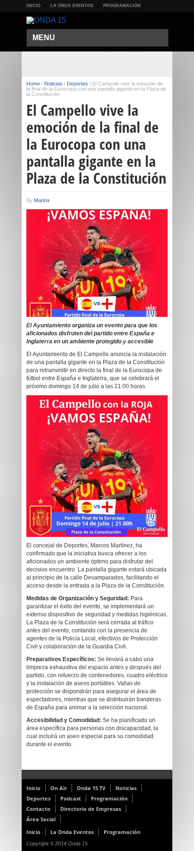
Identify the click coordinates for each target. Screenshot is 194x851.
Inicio (33, 5)
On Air (58, 787)
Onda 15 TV (91, 787)
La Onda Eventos (71, 5)
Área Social (41, 819)
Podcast (70, 798)
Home (33, 83)
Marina (41, 200)
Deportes (77, 83)
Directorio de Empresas (90, 808)
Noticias (53, 83)
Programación (122, 5)
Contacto (38, 808)
